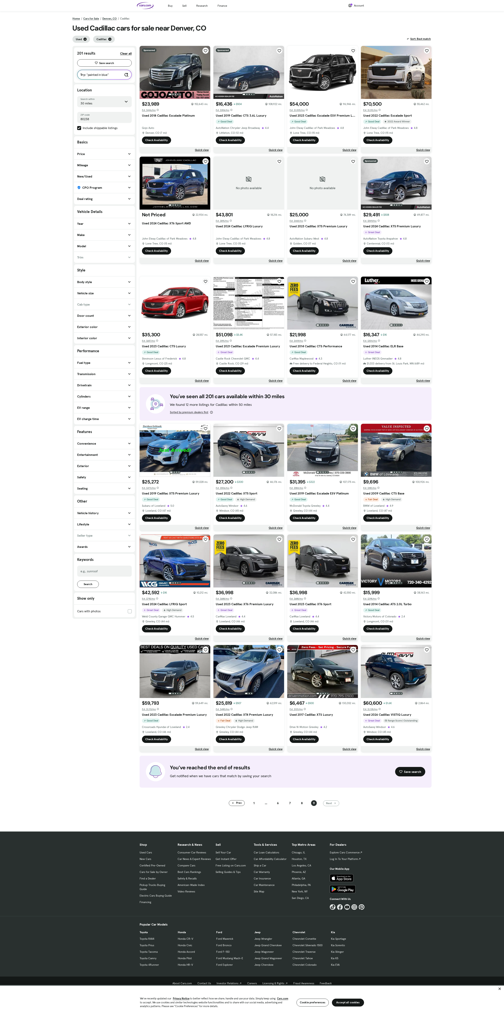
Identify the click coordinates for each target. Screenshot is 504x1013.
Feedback (326, 983)
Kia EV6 (335, 965)
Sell (184, 5)
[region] (252, 999)
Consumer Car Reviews (192, 852)
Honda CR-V (185, 939)
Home (76, 18)
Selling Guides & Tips (228, 872)
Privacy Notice (181, 998)
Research (202, 5)
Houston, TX (299, 859)
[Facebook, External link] (340, 907)
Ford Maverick (224, 939)
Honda (182, 932)
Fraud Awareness (303, 983)
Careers (252, 983)
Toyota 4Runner (149, 965)
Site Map (259, 891)
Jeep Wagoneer (264, 952)
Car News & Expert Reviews (194, 859)
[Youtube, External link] (347, 907)
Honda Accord (186, 952)
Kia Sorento (338, 945)
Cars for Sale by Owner (154, 872)
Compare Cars (186, 865)
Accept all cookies (348, 1002)
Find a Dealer (148, 878)
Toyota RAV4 (147, 939)
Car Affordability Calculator (270, 859)
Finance (222, 5)
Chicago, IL (298, 852)
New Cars (145, 859)
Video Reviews (186, 891)
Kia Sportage (338, 939)
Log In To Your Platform (344, 859)
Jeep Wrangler (263, 939)
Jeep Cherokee (263, 965)
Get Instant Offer (226, 859)
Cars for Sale (91, 18)
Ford (219, 932)
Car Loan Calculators (266, 852)
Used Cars (146, 852)
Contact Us (204, 983)
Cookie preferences (312, 1002)
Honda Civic (185, 945)
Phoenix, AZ (299, 872)
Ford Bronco (224, 945)
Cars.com (282, 998)
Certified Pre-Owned (152, 865)
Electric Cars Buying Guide (156, 895)
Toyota (144, 932)
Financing (145, 902)
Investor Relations (227, 983)
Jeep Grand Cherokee (268, 945)
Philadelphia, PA (301, 885)
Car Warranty (262, 872)
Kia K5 (334, 958)
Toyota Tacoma (149, 952)
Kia (333, 932)
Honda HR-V (185, 965)
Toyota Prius (147, 945)
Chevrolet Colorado (305, 965)
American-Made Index (191, 885)
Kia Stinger (337, 952)
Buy (170, 5)
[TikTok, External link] (332, 907)
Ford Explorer (224, 965)
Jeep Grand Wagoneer (268, 958)
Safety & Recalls (187, 878)
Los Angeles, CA (301, 865)
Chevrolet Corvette (304, 939)
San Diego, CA (300, 898)
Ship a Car (260, 865)
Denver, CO (109, 18)
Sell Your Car (223, 852)
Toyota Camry (148, 958)
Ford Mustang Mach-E (229, 958)
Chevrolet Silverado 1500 (307, 945)
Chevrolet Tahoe (303, 958)
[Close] (499, 988)
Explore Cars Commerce (345, 852)
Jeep (257, 932)
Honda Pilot (185, 958)
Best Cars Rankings (189, 872)
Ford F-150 (223, 952)
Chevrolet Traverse (304, 952)
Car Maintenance (264, 885)
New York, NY (300, 891)
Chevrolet (299, 932)
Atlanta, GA (298, 878)
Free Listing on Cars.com (231, 865)
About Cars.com (182, 983)
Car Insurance (262, 878)
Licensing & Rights (273, 983)
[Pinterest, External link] (361, 907)
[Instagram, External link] (354, 907)
